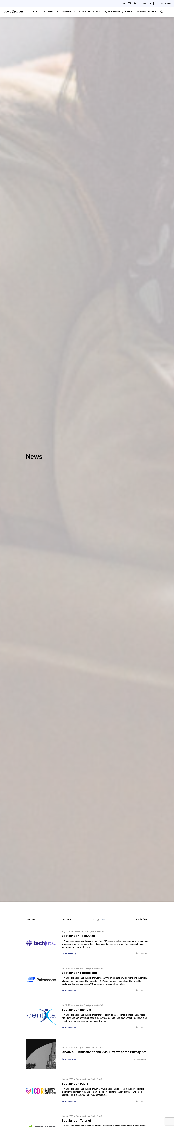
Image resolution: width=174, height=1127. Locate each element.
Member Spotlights (85, 932)
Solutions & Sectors (145, 12)
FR (170, 12)
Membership (67, 12)
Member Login (145, 3)
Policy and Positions (84, 1048)
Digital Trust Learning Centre (117, 12)
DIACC (100, 932)
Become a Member (163, 3)
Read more (67, 954)
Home (34, 12)
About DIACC (49, 12)
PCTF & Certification (88, 12)
